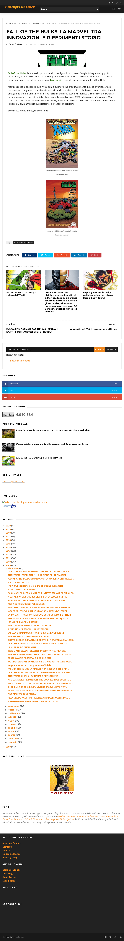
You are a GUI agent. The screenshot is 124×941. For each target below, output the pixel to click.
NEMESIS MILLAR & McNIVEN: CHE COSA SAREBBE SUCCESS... (39, 679)
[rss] (121, 3)
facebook (111, 349)
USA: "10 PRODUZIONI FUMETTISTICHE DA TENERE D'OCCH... (39, 571)
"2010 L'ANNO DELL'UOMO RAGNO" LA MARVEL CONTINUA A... (41, 578)
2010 (8, 561)
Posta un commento (20, 360)
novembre (14, 706)
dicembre (13, 568)
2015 (8, 543)
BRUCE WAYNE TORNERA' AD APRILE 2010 (29, 658)
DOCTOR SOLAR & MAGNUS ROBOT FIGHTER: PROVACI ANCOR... (41, 640)
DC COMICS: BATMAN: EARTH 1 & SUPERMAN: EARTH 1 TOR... (40, 672)
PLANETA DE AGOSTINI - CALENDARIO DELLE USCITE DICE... (39, 697)
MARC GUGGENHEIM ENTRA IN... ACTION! (29, 625)
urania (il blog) (10, 857)
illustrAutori (9, 877)
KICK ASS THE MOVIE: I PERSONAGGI (26, 603)
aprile (11, 731)
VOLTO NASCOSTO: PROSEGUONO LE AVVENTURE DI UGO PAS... (41, 683)
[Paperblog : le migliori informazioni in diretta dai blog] (9, 507)
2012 (8, 554)
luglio (11, 720)
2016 (8, 540)
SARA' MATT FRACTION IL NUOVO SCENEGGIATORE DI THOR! (39, 614)
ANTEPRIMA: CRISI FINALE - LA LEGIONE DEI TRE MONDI (37, 575)
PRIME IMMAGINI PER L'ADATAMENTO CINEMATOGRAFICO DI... (40, 690)
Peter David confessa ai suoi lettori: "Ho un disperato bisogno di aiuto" (53, 430)
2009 (8, 565)
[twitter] (113, 3)
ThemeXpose (18, 937)
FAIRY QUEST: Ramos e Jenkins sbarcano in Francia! (35, 585)
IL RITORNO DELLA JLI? (19, 582)
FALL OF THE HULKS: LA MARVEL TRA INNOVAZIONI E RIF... (38, 668)
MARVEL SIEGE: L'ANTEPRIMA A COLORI (28, 636)
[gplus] (117, 3)
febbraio (13, 738)
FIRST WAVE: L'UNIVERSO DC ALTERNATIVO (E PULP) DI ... (38, 600)
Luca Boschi (8, 880)
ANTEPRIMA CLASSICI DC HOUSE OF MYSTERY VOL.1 (35, 676)
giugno (12, 724)
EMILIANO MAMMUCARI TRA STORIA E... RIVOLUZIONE (36, 632)
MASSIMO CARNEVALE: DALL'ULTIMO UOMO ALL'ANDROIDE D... (41, 607)
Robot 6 (28, 819)
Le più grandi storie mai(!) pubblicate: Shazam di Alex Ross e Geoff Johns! (98, 295)
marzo (12, 734)
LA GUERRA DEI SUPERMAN (22, 647)
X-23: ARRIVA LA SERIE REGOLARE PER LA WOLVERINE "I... (37, 596)
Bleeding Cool (63, 816)
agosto (12, 716)
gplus (63, 397)
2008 (8, 746)
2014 (8, 547)
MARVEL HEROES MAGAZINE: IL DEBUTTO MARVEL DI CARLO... (40, 654)
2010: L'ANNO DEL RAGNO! (22, 589)
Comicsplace (112, 816)
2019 (8, 529)
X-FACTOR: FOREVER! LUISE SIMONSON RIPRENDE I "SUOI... (38, 611)
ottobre (12, 709)
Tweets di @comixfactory (13, 481)
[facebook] (109, 3)
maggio (12, 727)
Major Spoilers (67, 819)
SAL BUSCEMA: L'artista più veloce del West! (21, 294)
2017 (8, 536)
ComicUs (7, 846)
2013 (8, 550)
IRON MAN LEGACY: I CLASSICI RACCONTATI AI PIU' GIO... (37, 650)
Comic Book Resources (12, 819)
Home (8, 23)
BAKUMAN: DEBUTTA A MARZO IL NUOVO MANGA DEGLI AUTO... (41, 593)
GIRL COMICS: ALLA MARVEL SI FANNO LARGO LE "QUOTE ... (39, 618)
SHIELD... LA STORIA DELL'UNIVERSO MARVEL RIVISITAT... (37, 687)
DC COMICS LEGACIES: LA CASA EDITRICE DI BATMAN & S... (38, 643)
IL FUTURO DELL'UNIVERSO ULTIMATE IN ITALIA (33, 701)
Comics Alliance (78, 816)
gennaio (13, 742)
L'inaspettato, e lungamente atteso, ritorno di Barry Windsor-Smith (52, 444)
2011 (8, 558)
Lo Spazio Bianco (11, 853)
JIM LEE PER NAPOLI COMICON (23, 621)
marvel (36, 23)
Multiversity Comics (96, 816)
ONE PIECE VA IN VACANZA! (22, 694)
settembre (14, 713)
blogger (99, 349)
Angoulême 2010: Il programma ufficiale (29, 665)
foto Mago (8, 873)
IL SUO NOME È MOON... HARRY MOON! (28, 629)
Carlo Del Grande (11, 869)
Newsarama (38, 819)
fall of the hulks (21, 23)
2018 (8, 532)
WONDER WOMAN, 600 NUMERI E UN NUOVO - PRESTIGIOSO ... (40, 661)
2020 (8, 525)
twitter (63, 391)
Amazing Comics (11, 843)
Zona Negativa (52, 819)
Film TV (6, 850)
